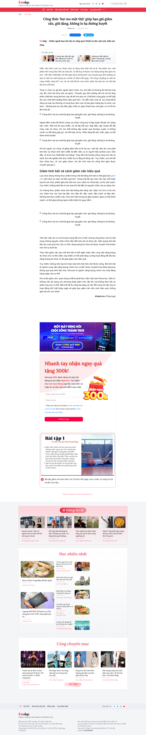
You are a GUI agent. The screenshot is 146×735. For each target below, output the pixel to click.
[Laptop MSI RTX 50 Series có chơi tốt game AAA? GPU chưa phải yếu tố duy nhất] (37, 600)
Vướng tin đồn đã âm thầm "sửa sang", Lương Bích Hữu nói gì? (100, 58)
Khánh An (71, 28)
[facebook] (93, 3)
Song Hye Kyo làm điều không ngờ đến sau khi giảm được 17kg (85, 672)
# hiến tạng (67, 628)
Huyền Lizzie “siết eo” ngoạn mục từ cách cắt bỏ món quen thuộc (32, 533)
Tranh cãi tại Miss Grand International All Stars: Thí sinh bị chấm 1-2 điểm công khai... (33, 674)
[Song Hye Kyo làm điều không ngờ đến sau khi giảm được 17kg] (86, 659)
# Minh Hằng (114, 680)
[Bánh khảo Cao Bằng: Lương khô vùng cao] (82, 594)
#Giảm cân (66, 494)
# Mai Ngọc (60, 680)
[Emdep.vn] (24, 2)
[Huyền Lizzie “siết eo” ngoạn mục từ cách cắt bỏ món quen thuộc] (32, 522)
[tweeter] (96, 3)
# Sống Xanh (26, 621)
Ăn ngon (84, 10)
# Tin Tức (59, 584)
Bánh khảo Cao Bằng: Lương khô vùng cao (63, 592)
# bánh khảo (67, 597)
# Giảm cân (113, 541)
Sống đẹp (74, 10)
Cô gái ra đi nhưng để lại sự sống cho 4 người (64, 623)
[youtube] (102, 3)
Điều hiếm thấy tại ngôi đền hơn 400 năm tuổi (64, 578)
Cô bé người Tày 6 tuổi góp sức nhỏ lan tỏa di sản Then (64, 564)
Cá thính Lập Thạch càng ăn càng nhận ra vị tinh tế (64, 606)
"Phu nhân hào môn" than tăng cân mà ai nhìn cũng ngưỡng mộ (86, 533)
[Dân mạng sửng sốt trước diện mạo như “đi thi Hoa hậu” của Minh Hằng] (113, 659)
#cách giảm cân (87, 494)
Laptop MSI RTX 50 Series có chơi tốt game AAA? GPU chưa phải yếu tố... (36, 614)
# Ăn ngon (25, 585)
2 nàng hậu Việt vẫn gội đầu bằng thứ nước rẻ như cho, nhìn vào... (64, 58)
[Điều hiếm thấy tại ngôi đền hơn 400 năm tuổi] (82, 580)
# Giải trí (59, 571)
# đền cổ (65, 584)
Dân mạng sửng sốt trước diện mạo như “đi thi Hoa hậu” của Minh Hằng (112, 672)
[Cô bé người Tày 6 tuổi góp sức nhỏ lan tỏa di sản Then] (82, 566)
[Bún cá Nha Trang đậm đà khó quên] (37, 569)
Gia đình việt (62, 706)
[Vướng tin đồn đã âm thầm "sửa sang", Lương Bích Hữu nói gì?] (84, 58)
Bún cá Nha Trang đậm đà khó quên (37, 580)
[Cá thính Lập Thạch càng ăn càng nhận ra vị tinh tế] (82, 610)
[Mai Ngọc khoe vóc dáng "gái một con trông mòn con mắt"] (59, 659)
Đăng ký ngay (64, 419)
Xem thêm (73, 684)
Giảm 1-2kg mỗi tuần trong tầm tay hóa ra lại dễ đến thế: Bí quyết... (113, 533)
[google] (99, 3)
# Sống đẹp (60, 628)
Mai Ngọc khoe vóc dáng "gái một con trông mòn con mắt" (58, 672)
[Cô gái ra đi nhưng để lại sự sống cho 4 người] (82, 625)
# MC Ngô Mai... (61, 541)
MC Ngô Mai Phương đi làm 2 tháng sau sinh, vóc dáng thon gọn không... (59, 533)
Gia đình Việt (95, 10)
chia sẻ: (64, 35)
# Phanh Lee (87, 541)
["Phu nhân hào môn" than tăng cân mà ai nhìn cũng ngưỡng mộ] (86, 522)
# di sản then (66, 571)
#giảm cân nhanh (76, 494)
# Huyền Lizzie (33, 541)
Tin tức (50, 10)
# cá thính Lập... (61, 615)
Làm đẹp (28, 14)
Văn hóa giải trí (61, 10)
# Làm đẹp (25, 541)
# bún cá (32, 585)
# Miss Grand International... (31, 684)
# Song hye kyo (88, 680)
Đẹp (20, 14)
